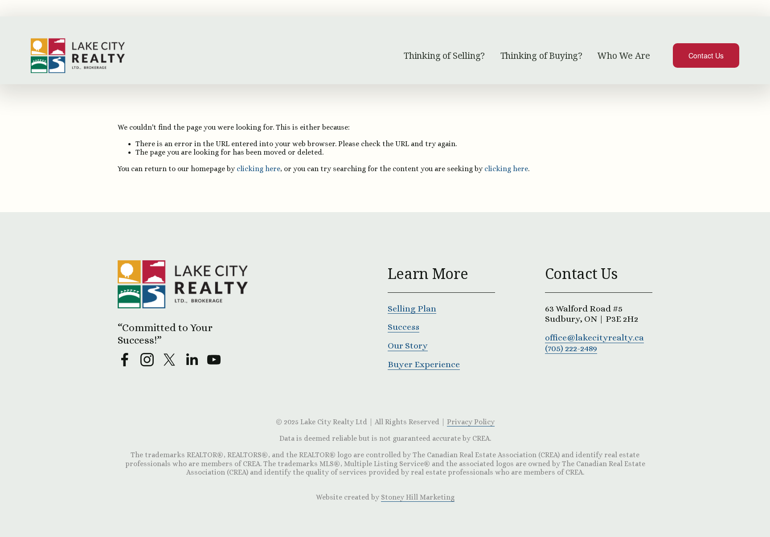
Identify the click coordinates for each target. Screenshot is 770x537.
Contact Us (706, 55)
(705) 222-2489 (571, 348)
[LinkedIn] (191, 360)
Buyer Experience (424, 364)
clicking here (258, 169)
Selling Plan (412, 308)
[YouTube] (214, 360)
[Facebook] (125, 360)
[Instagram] (147, 360)
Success (403, 327)
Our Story (408, 345)
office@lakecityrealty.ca (594, 337)
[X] (169, 360)
